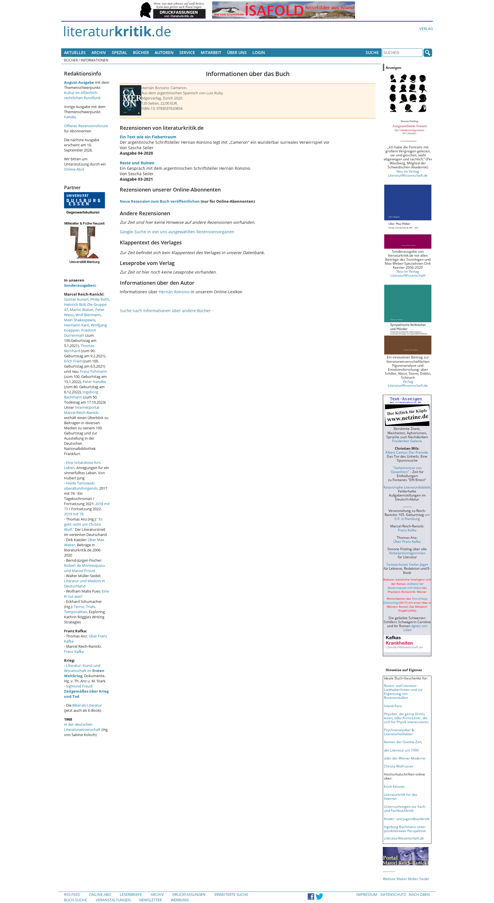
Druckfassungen (189, 894)
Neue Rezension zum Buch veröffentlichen (160, 201)
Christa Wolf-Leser (398, 766)
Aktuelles (75, 52)
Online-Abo (73, 169)
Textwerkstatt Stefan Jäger (407, 564)
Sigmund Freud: (86, 691)
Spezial (119, 52)
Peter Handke (94, 381)
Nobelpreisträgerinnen (407, 553)
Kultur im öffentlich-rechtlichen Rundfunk (82, 95)
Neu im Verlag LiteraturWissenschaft (408, 273)
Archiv (98, 52)
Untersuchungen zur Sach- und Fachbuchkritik (405, 808)
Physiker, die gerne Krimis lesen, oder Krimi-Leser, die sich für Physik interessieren (406, 717)
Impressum (366, 894)
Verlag (426, 28)
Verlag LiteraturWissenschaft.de (408, 383)
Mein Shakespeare (79, 319)
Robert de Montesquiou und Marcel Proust (84, 568)
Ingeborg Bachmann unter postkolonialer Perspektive (405, 828)
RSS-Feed (72, 894)
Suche (372, 52)
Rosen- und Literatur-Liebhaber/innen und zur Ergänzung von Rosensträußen (403, 691)
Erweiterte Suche (231, 894)
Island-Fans (393, 705)
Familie (70, 116)
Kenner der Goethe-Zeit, (403, 741)
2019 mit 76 (73, 514)
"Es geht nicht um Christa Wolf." (83, 524)
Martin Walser (81, 309)
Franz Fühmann (93, 371)
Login (258, 52)
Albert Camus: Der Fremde (406, 452)
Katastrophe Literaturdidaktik (407, 487)
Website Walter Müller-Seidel (406, 878)
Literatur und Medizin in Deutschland (84, 583)
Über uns (237, 52)
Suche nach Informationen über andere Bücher (165, 310)
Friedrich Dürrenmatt (80, 333)
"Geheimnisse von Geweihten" (406, 469)
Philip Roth (99, 299)
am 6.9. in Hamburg (412, 516)
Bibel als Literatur (87, 705)
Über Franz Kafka (407, 541)
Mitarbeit (211, 52)
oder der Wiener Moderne (404, 758)
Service (187, 52)
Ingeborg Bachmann (81, 394)
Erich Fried (73, 361)
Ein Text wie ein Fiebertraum (148, 136)
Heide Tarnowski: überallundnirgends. (81, 486)
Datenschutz (393, 894)
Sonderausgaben (79, 285)
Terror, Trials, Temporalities (80, 609)
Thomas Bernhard (79, 348)
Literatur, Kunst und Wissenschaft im (84, 670)
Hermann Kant (76, 325)
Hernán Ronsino (174, 291)
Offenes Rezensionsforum (86, 125)
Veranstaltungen (113, 899)
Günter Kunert (76, 299)
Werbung (180, 899)
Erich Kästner (394, 786)
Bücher (141, 52)
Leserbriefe (131, 894)
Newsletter (150, 899)
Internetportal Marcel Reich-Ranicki (81, 410)
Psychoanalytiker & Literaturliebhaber (399, 731)
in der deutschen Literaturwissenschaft (82, 727)
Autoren (164, 52)
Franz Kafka (74, 651)
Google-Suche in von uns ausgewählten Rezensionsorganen (177, 231)
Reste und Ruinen (137, 163)
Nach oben (419, 894)
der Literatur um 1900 (401, 750)
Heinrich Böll (74, 304)
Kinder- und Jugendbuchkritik (406, 818)
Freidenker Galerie (407, 440)
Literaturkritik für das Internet (400, 796)
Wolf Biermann (88, 314)
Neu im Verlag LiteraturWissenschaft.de (408, 173)
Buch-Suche (75, 899)
